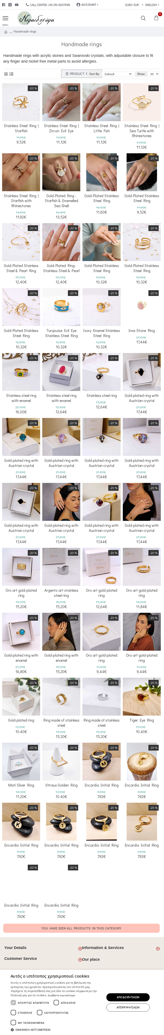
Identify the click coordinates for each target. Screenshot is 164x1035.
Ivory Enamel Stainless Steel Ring (101, 333)
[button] (56, 1030)
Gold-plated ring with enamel (21, 658)
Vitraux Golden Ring (61, 785)
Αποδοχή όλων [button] (128, 997)
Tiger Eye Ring (141, 720)
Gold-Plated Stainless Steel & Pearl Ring (21, 268)
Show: (141, 74)
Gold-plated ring (21, 720)
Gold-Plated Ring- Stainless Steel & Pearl (61, 268)
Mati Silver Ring (21, 785)
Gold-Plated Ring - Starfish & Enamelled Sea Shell (61, 200)
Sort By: (94, 74)
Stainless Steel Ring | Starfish (21, 128)
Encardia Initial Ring (102, 785)
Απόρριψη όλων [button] (128, 1007)
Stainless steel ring (101, 395)
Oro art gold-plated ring (21, 593)
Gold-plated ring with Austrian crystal (142, 398)
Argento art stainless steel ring (61, 593)
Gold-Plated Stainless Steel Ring (101, 198)
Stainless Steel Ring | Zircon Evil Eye (61, 128)
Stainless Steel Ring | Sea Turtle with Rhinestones (141, 130)
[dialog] (82, 1002)
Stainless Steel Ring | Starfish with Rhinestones (21, 200)
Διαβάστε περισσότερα (61, 995)
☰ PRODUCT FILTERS (82, 73)
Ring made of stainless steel (61, 723)
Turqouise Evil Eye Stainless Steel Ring (61, 333)
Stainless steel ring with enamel (21, 398)
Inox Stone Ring (142, 330)
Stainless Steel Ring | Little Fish (101, 128)
